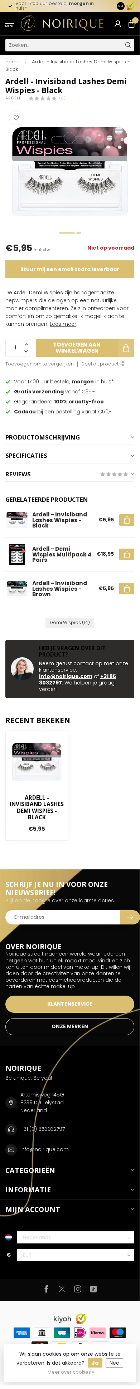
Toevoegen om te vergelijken (39, 364)
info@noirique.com (65, 676)
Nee (114, 1362)
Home (12, 61)
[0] (131, 23)
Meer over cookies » (71, 1372)
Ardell (13, 98)
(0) (62, 98)
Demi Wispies (70, 622)
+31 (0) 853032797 (42, 1129)
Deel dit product (100, 364)
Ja (95, 1362)
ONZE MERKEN (70, 1026)
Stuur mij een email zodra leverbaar (69, 269)
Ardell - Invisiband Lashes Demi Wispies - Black (37, 808)
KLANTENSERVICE (69, 1003)
